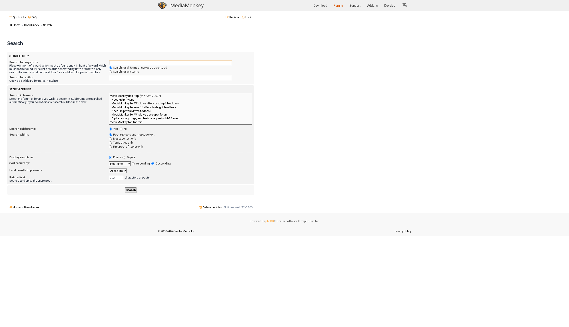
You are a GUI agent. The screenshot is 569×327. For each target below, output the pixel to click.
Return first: (17, 177)
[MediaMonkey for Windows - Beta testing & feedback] (180, 104)
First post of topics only (127, 146)
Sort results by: (19, 163)
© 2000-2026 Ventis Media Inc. (176, 231)
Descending (163, 163)
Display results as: (21, 157)
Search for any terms (125, 71)
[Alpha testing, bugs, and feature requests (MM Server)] (180, 118)
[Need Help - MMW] (180, 100)
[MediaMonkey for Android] (180, 122)
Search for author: (21, 77)
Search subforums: (22, 128)
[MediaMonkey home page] (162, 5)
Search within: (19, 134)
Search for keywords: (24, 62)
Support (355, 5)
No (125, 128)
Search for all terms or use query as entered (139, 67)
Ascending (142, 163)
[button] (405, 5)
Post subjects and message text (133, 134)
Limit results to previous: (26, 170)
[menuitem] (32, 17)
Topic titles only (122, 142)
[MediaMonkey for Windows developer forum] (180, 115)
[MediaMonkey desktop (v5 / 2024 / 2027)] (180, 96)
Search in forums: (21, 95)
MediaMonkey (187, 5)
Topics (130, 157)
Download (320, 5)
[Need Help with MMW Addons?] (180, 111)
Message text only (124, 138)
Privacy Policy (403, 231)
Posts (116, 157)
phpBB (269, 221)
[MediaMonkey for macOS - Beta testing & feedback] (180, 107)
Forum (338, 5)
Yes (115, 128)
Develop (389, 5)
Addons (372, 5)
